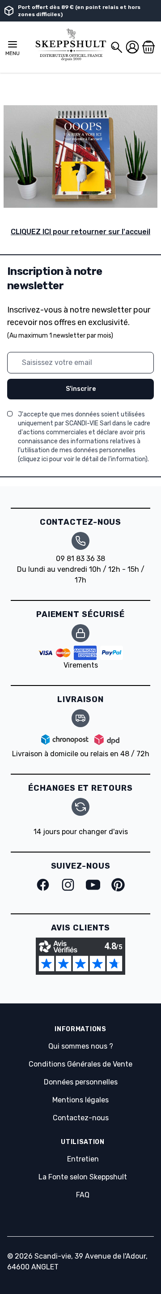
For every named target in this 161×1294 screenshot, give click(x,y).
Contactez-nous (81, 1118)
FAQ (82, 1195)
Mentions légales (80, 1100)
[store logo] (70, 45)
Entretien (83, 1159)
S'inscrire (81, 389)
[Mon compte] (132, 47)
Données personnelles (81, 1082)
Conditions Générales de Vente (80, 1064)
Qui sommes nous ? (80, 1046)
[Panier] (148, 47)
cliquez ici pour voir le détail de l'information (82, 459)
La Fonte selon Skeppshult (82, 1177)
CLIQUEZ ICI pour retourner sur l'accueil (80, 231)
